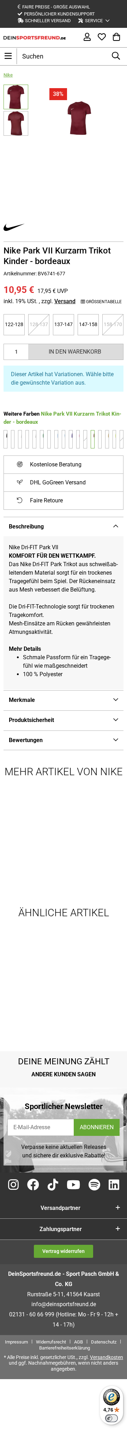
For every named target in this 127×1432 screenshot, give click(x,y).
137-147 (64, 324)
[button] (93, 20)
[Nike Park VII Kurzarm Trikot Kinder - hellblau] (56, 439)
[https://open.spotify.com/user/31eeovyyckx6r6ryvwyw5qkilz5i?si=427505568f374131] (94, 1185)
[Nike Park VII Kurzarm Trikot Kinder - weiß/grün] (20, 439)
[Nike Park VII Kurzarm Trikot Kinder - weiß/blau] (27, 439)
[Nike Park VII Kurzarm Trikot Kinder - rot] (85, 439)
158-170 (113, 324)
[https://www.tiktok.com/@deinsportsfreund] (52, 1185)
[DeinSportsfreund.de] (35, 37)
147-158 (89, 324)
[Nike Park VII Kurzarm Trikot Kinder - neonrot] (78, 439)
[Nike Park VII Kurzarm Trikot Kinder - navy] (49, 439)
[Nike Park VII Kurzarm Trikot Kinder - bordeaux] (93, 439)
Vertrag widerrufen (63, 1251)
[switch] (111, 1418)
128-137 (39, 324)
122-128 (15, 324)
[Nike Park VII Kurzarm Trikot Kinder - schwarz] (5, 439)
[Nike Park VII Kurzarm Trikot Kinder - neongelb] (114, 439)
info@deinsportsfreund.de (63, 1304)
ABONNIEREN (97, 1127)
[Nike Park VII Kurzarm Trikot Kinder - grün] (42, 439)
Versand (64, 301)
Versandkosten (106, 1357)
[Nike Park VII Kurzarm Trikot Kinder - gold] (107, 439)
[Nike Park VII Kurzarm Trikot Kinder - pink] (121, 439)
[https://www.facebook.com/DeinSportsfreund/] (33, 1185)
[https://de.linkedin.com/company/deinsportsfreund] (113, 1185)
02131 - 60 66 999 (31, 1314)
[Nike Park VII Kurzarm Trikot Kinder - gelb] (100, 439)
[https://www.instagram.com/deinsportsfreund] (13, 1185)
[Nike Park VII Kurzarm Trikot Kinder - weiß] (13, 439)
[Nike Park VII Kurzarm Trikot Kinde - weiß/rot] (34, 439)
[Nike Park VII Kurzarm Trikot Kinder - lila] (71, 439)
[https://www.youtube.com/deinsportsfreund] (73, 1185)
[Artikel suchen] (116, 56)
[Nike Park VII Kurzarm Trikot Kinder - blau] (64, 439)
